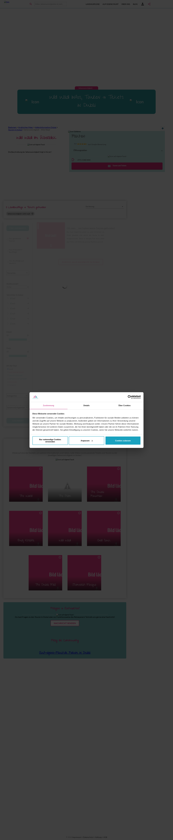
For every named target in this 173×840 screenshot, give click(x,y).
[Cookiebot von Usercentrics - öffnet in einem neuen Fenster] (130, 397)
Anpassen (85, 440)
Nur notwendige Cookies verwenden (50, 440)
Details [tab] (86, 405)
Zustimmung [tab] (48, 405)
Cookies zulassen (123, 440)
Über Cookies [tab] (124, 405)
